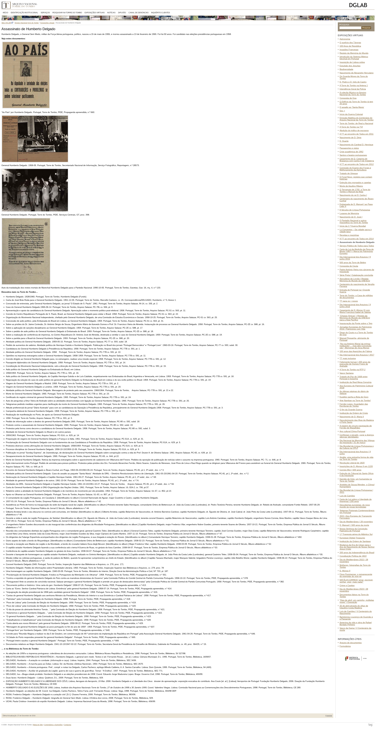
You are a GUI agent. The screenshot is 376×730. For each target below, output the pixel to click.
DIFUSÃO (122, 13)
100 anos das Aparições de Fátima (356, 351)
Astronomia (345, 39)
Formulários (345, 646)
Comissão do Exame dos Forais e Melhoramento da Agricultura (355, 169)
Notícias (111, 13)
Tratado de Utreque (349, 173)
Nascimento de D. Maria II (352, 416)
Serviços (45, 13)
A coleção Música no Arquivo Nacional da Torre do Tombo (353, 93)
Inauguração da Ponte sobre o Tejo (356, 323)
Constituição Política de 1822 (353, 556)
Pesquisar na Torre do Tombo (67, 13)
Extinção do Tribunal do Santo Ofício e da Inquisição (357, 474)
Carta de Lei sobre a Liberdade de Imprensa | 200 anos (356, 500)
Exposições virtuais (95, 13)
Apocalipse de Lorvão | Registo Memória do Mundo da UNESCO (355, 280)
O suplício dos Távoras (350, 42)
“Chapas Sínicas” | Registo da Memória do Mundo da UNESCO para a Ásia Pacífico (355, 318)
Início (5, 13)
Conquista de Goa (348, 98)
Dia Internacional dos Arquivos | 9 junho (355, 452)
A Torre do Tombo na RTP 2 (352, 369)
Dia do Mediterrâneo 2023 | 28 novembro (354, 590)
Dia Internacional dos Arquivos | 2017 (357, 355)
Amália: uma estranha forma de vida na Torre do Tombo (356, 458)
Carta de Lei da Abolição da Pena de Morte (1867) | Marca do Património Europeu (357, 251)
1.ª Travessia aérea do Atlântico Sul (356, 534)
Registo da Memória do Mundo (354, 53)
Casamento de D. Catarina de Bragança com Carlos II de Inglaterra (357, 160)
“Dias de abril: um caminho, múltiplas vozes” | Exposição (357, 601)
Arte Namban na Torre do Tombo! (355, 400)
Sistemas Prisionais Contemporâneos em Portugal (357, 511)
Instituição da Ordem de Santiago (355, 541)
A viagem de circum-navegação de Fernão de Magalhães (356, 427)
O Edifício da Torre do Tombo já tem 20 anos (356, 102)
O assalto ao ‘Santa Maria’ (352, 107)
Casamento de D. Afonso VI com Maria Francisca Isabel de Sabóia (355, 311)
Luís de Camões (347, 496)
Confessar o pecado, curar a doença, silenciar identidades (357, 436)
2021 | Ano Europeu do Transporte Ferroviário (356, 517)
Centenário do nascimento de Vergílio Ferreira (357, 285)
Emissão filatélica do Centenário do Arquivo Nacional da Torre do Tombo (357, 119)
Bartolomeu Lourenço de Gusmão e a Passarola (356, 618)
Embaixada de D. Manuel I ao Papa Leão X (356, 205)
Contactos (67, 725)
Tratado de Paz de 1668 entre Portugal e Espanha (353, 377)
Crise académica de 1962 (351, 151)
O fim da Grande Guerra (351, 409)
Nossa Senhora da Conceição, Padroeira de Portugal (354, 530)
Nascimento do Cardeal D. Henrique (356, 144)
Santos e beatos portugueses (353, 155)
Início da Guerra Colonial (351, 114)
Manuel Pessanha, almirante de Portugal (354, 339)
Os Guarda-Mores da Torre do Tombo (354, 77)
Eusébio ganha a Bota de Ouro (354, 397)
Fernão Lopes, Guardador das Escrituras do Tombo (354, 405)
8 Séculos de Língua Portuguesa (355, 210)
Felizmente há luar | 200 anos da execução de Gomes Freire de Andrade (355, 364)
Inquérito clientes (160, 13)
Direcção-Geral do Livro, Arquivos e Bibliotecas (361, 5)
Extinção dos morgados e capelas (355, 182)
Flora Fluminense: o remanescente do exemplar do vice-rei (356, 575)
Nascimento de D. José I (351, 217)
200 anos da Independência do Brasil (357, 552)
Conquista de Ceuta (349, 266)
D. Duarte (344, 141)
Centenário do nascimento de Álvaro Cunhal (357, 200)
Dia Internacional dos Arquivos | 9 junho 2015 (355, 258)
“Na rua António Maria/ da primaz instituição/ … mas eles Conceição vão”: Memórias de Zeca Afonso (355, 345)
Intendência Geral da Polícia (353, 89)
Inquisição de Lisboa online (352, 62)
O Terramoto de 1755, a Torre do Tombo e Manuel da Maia (355, 190)
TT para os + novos (349, 301)
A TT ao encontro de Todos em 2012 (357, 164)
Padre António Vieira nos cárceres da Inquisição (357, 270)
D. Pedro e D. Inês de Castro (353, 82)
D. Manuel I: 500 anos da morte (354, 525)
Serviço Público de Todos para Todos (357, 246)
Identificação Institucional (24, 13)
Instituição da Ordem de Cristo (354, 413)
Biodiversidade (346, 69)
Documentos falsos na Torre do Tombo (354, 595)
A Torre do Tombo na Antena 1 (354, 85)
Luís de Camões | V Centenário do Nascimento (356, 612)
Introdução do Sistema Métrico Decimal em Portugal (354, 57)
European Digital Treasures (352, 538)
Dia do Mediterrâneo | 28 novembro (356, 521)
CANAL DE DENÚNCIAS (138, 13)
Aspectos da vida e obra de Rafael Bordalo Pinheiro (356, 623)
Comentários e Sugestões (53, 725)
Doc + (342, 111)
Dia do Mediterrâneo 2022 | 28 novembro (354, 560)
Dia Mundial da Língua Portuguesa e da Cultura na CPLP (357, 447)
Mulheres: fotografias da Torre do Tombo (355, 566)
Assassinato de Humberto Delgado (357, 242)
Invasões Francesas (349, 49)
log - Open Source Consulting (371, 725)
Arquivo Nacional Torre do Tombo (20, 5)
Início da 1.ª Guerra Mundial (353, 226)
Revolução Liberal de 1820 (352, 463)
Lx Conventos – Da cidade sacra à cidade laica (356, 230)
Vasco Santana (347, 373)
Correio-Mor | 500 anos (350, 470)
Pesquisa (344, 25)
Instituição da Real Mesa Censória (355, 382)
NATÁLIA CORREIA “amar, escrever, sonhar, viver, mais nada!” (356, 581)
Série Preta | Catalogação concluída (356, 275)
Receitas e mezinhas (349, 235)
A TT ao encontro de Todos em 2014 (357, 239)
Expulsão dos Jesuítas (350, 66)
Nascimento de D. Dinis (350, 137)
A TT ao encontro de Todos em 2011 (357, 134)
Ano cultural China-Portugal (352, 431)
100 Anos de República (350, 46)
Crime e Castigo (347, 585)
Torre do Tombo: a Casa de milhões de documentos (356, 296)
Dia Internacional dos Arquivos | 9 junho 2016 (355, 305)
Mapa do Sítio (38, 725)
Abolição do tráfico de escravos (354, 130)
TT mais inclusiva (348, 358)
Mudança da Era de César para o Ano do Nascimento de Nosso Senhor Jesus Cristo (357, 547)
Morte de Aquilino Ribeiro (351, 186)
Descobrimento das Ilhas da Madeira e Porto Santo (357, 421)
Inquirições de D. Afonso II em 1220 (356, 466)
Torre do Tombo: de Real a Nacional (356, 123)
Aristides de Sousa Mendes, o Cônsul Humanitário (357, 485)
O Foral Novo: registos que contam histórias (356, 178)
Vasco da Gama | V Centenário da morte (355, 629)
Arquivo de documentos (351, 642)
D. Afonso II (345, 571)
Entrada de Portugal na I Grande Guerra (355, 291)
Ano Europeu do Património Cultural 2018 (356, 387)
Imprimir (329, 715)
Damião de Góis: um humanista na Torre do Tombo (356, 480)
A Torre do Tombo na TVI (351, 127)
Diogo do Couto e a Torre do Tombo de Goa (356, 333)
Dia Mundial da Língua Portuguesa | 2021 (356, 491)
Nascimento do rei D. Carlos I (353, 195)
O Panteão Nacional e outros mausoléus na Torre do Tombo (354, 221)
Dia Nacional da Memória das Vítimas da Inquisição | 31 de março (357, 441)
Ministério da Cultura (356, 658)
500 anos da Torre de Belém (353, 262)
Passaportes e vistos (349, 148)
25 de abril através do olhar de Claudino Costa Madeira (354, 607)
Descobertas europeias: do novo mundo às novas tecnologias (355, 506)
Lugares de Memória (349, 213)
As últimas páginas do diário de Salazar (354, 392)
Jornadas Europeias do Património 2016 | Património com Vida (356, 328)
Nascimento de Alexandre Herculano (357, 73)
